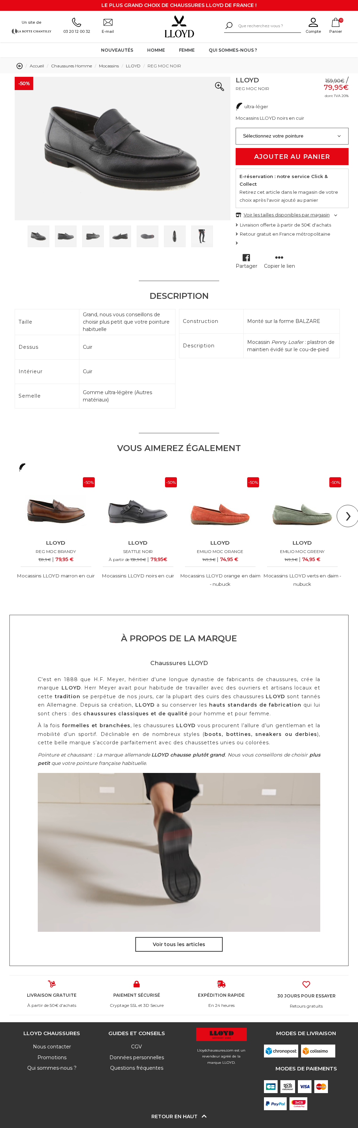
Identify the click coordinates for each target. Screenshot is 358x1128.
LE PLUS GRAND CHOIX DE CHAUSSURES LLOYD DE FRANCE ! (179, 5)
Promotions (51, 1057)
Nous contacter (52, 1047)
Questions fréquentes (136, 1068)
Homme (156, 50)
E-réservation (256, 176)
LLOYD (133, 65)
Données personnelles (136, 1057)
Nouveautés (117, 50)
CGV (136, 1047)
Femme (187, 50)
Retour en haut (175, 1116)
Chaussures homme (71, 65)
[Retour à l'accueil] (179, 26)
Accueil (37, 65)
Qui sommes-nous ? (233, 50)
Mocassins (109, 65)
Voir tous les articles (179, 944)
